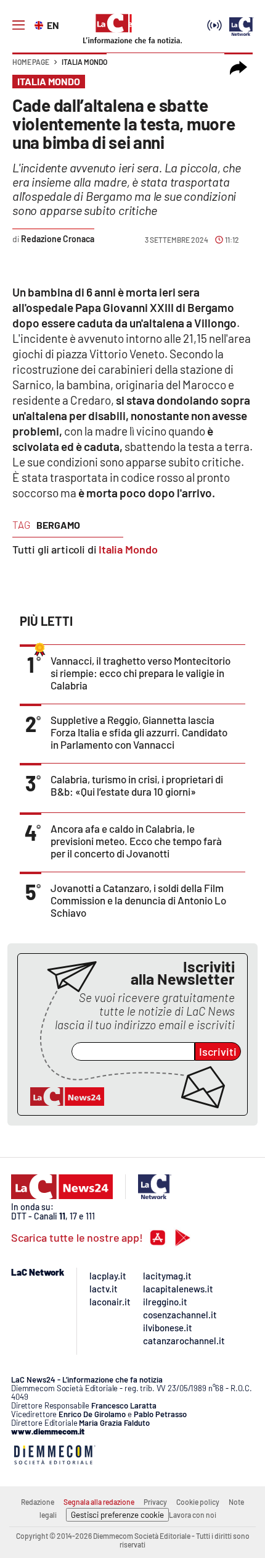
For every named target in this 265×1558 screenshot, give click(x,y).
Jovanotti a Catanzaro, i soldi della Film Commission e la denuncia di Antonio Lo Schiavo (138, 900)
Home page (30, 61)
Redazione (37, 1501)
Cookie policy (197, 1501)
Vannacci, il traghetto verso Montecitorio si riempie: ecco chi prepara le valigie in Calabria (140, 672)
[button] (238, 68)
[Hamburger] (18, 25)
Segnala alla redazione (98, 1501)
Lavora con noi (192, 1514)
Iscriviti (218, 1051)
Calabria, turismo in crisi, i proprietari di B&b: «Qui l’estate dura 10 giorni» (137, 785)
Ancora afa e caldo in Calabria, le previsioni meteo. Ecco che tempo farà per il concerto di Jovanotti (136, 840)
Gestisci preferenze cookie (117, 1515)
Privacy (155, 1501)
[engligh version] (40, 24)
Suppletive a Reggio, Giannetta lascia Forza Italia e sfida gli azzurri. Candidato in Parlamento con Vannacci (139, 732)
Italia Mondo (84, 61)
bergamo (58, 525)
